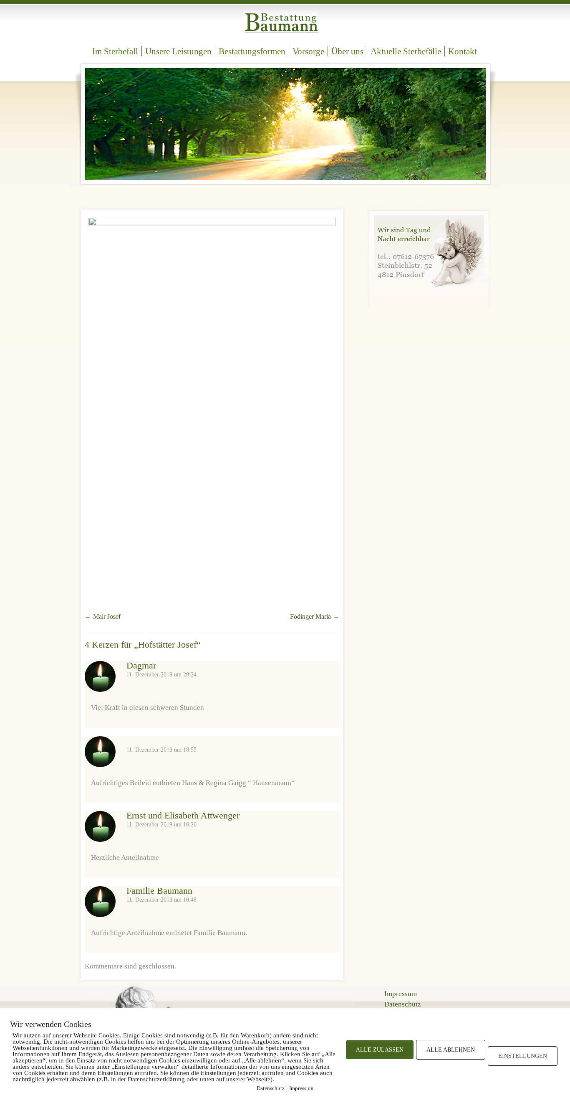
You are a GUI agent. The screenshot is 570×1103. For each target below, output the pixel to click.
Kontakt (462, 51)
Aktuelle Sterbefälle (406, 51)
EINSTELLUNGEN (522, 1056)
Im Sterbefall (115, 51)
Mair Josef (103, 616)
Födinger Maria (314, 616)
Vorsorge (308, 51)
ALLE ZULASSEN (380, 1050)
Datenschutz (402, 1004)
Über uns (347, 51)
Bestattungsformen (252, 51)
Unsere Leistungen (178, 51)
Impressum (400, 994)
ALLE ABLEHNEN (450, 1050)
